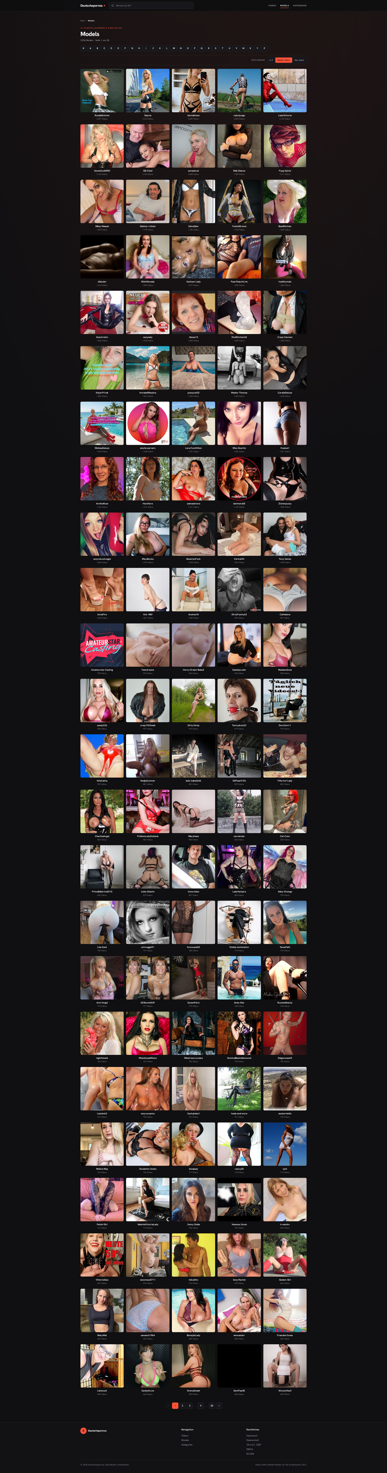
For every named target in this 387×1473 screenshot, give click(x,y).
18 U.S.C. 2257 (253, 1444)
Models (284, 5)
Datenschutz (252, 1440)
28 (212, 1405)
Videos (272, 5)
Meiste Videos (283, 60)
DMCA (249, 1449)
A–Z (271, 60)
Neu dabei (299, 60)
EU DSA (250, 1453)
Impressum (251, 1435)
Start (82, 20)
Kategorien (300, 5)
